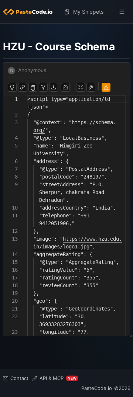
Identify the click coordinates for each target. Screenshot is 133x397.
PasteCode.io (96, 388)
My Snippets (88, 12)
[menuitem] (30, 12)
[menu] (66, 12)
